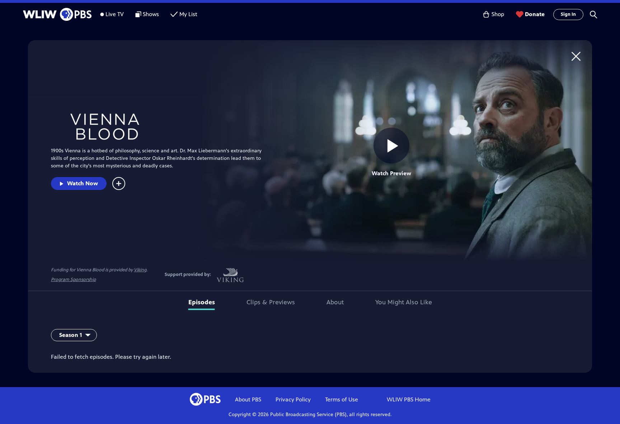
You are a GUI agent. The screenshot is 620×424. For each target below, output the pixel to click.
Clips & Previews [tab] (270, 302)
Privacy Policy (293, 399)
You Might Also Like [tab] (403, 302)
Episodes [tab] (201, 302)
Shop (498, 14)
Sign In (568, 14)
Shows (151, 14)
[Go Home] (576, 56)
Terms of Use (341, 399)
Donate (535, 14)
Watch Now (82, 183)
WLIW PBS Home (409, 399)
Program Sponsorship (73, 279)
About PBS (248, 399)
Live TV (114, 14)
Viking (140, 270)
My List (188, 14)
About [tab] (335, 302)
